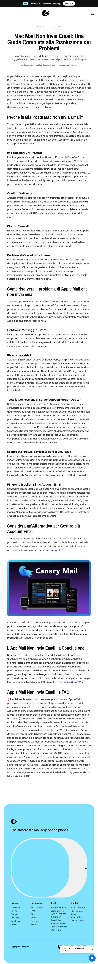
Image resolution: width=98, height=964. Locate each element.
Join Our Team (77, 920)
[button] (92, 13)
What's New (56, 930)
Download (16, 907)
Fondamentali (56, 27)
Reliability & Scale (59, 907)
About (34, 917)
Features (15, 914)
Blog (33, 914)
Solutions (15, 921)
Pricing (14, 911)
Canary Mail (56, 549)
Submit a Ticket (78, 907)
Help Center (36, 907)
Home (13, 924)
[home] (46, 13)
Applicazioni (41, 27)
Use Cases (15, 917)
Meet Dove (69, 3)
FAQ (33, 911)
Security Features (59, 926)
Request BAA (77, 911)
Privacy (34, 921)
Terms (34, 924)
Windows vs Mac (58, 923)
